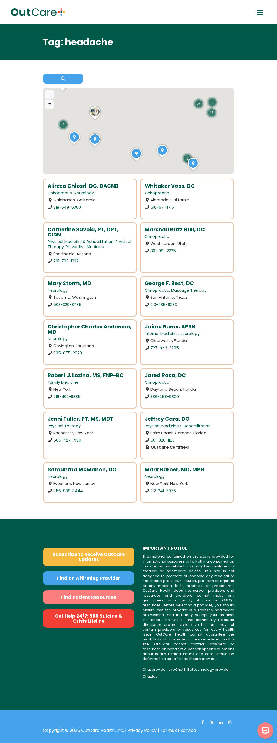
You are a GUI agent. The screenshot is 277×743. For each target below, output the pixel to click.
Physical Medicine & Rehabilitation (81, 241)
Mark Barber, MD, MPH (174, 469)
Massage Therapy (188, 290)
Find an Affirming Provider (88, 578)
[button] (63, 124)
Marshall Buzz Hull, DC (175, 229)
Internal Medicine (161, 333)
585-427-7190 (67, 440)
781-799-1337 (66, 261)
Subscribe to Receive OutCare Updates (88, 557)
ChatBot (150, 676)
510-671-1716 (162, 207)
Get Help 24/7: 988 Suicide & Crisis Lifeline (88, 618)
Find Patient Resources (88, 597)
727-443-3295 (164, 348)
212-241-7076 (163, 490)
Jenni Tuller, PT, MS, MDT (80, 419)
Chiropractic (60, 193)
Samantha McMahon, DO (82, 469)
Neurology (84, 193)
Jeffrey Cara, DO (167, 419)
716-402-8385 (67, 396)
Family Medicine (63, 382)
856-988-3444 (68, 490)
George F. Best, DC (169, 283)
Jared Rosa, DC (165, 375)
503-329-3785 (67, 304)
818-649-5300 (67, 207)
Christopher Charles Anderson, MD (90, 329)
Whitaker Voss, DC (170, 186)
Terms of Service (178, 730)
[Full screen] (49, 94)
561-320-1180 (162, 440)
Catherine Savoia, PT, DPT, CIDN (83, 232)
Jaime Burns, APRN (170, 326)
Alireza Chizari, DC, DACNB (83, 186)
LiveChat (176, 669)
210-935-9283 (163, 304)
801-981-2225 (163, 250)
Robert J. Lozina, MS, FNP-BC (86, 375)
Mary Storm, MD (69, 283)
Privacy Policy (142, 730)
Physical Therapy (64, 426)
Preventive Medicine (85, 246)
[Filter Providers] (63, 79)
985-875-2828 (67, 353)
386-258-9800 (164, 396)
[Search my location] (49, 104)
